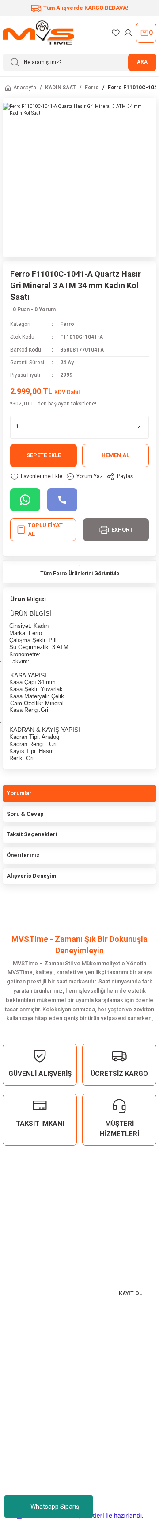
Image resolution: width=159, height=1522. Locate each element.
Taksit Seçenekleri (32, 834)
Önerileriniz (23, 855)
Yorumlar (19, 793)
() (151, 32)
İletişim (18, 1473)
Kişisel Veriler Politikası (41, 1431)
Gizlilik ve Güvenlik (34, 1419)
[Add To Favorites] (36, 476)
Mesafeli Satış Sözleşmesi (44, 1407)
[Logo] (38, 32)
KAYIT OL (130, 1293)
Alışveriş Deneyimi (32, 875)
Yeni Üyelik (23, 1342)
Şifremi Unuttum (29, 1365)
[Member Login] (128, 32)
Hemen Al (115, 455)
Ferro (67, 324)
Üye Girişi (21, 1353)
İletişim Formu (27, 1485)
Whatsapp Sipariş (54, 1506)
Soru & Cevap (25, 814)
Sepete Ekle (43, 455)
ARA (142, 62)
